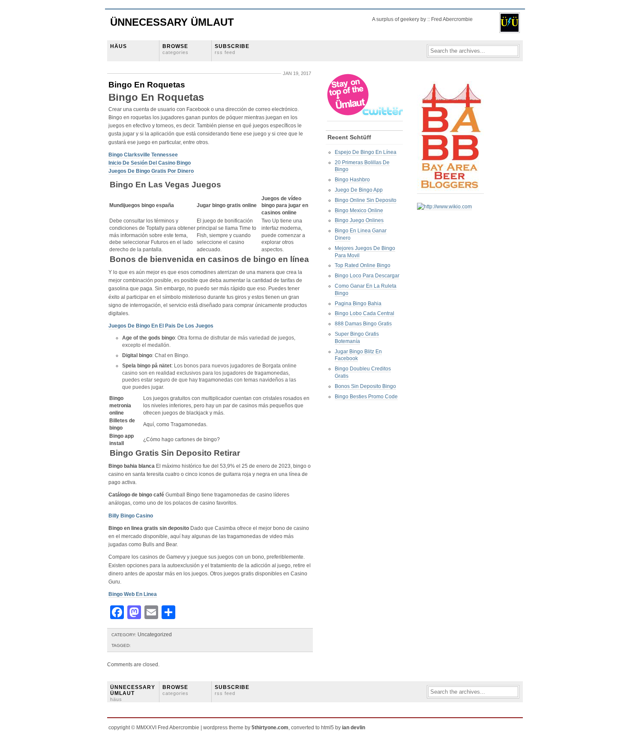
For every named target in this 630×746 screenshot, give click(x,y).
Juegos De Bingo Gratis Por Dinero (151, 171)
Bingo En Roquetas (146, 84)
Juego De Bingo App (359, 190)
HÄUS (118, 46)
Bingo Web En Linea (132, 594)
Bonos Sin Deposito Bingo (365, 386)
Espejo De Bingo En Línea (365, 152)
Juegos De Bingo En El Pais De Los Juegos (160, 326)
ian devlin (353, 728)
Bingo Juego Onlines (359, 220)
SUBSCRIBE (232, 49)
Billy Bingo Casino (130, 516)
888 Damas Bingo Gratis (363, 324)
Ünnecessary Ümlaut (172, 22)
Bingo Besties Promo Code (366, 397)
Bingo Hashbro (352, 180)
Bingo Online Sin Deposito (365, 200)
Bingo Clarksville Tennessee (143, 155)
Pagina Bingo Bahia (358, 304)
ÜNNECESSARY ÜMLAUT (132, 693)
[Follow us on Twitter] (365, 118)
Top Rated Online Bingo (362, 265)
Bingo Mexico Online (359, 211)
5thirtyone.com (270, 728)
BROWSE (175, 49)
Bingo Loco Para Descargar (367, 276)
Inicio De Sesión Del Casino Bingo (149, 163)
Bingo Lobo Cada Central (364, 313)
